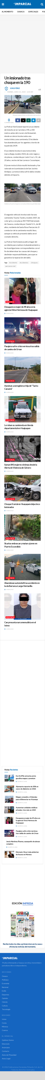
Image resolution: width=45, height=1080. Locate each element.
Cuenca (5, 1030)
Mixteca (5, 1027)
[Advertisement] (22, 46)
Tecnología (6, 1009)
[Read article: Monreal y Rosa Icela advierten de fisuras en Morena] (9, 854)
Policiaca (10, 302)
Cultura (5, 1006)
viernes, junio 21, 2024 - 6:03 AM (20, 92)
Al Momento (7, 12)
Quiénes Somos (8, 1040)
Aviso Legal (6, 1059)
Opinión (5, 998)
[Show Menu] (3, 4)
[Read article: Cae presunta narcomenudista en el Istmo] (22, 606)
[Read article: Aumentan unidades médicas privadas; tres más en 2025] (9, 809)
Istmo (4, 1019)
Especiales (33, 12)
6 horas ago (9, 550)
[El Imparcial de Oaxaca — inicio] (22, 958)
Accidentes (24, 263)
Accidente (13, 263)
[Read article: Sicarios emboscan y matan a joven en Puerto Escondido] (22, 527)
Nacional (5, 987)
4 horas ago (9, 313)
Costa (4, 1023)
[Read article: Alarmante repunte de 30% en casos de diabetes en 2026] (9, 788)
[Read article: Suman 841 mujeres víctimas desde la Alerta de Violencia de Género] (22, 449)
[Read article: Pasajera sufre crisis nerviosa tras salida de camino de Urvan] (22, 330)
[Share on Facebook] (17, 120)
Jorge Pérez (15, 88)
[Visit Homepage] (22, 4)
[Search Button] (42, 4)
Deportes (5, 995)
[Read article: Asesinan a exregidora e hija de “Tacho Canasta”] (22, 370)
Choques (34, 263)
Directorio (5, 1044)
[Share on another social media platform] (38, 120)
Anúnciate (6, 1047)
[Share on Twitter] (23, 120)
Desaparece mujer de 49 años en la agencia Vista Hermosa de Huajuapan (28, 820)
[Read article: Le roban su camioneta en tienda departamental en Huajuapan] (22, 409)
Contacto (5, 1051)
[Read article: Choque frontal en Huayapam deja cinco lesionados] (22, 488)
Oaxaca (20, 12)
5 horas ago (9, 392)
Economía (5, 983)
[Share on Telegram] (33, 120)
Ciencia (4, 1002)
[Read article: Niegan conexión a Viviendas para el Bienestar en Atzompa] (9, 799)
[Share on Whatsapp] (28, 120)
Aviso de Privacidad (9, 1055)
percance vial (10, 266)
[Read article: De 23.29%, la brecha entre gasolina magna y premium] (9, 778)
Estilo (4, 991)
